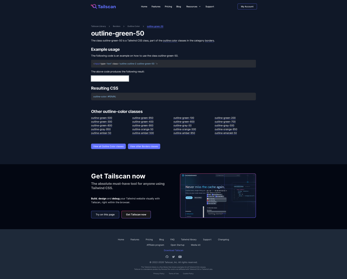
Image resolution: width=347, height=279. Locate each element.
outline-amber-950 (184, 133)
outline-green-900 (142, 125)
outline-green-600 (184, 121)
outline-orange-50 (142, 129)
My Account (247, 6)
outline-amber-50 (101, 133)
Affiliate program (155, 245)
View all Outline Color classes (108, 146)
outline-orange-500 (185, 129)
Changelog (223, 239)
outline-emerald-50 (226, 133)
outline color (170, 40)
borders (209, 40)
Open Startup (177, 245)
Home (144, 6)
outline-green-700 (225, 121)
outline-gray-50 (183, 125)
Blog (178, 6)
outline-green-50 (155, 26)
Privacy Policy (158, 274)
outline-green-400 (142, 121)
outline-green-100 (184, 117)
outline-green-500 (101, 117)
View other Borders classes (144, 146)
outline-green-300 (101, 121)
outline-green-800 (101, 125)
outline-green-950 (142, 117)
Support (209, 6)
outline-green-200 (225, 117)
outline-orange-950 (226, 129)
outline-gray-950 (101, 129)
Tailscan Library (98, 26)
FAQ (172, 239)
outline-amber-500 (143, 133)
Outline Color (133, 26)
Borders (116, 26)
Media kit (195, 245)
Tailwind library (189, 239)
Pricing (168, 6)
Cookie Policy (188, 274)
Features (156, 6)
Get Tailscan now (136, 214)
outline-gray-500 (224, 125)
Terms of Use (174, 274)
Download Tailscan (173, 250)
